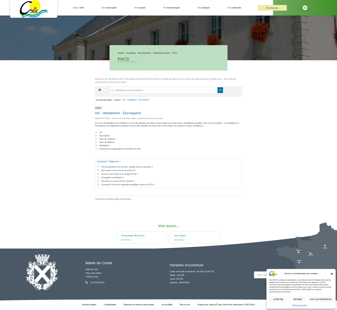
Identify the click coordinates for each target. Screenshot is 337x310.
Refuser (298, 299)
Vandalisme (104, 145)
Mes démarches (272, 8)
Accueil (120, 53)
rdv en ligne (180, 235)
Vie (109, 7)
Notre (78, 7)
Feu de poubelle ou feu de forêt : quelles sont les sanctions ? (127, 167)
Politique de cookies (299, 305)
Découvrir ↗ (126, 240)
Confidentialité (110, 304)
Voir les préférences (320, 299)
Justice (117, 100)
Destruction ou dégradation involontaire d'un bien (120, 149)
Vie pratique (131, 53)
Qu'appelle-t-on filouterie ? (112, 177)
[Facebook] (305, 8)
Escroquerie (104, 135)
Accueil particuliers (104, 100)
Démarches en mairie (161, 53)
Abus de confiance (107, 139)
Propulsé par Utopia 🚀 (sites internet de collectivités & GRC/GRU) (226, 304)
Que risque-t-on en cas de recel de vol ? (118, 170)
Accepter (278, 299)
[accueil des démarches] (100, 89)
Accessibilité (167, 304)
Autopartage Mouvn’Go (133, 235)
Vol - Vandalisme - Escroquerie (136, 100)
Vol (100, 132)
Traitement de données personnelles (138, 304)
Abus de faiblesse (107, 142)
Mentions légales (89, 304)
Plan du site (185, 304)
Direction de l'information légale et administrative (113, 199)
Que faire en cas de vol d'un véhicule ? (118, 181)
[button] (331, 273)
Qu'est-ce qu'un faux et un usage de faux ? (119, 174)
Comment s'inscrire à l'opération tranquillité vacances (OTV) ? (128, 184)
